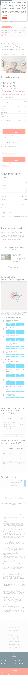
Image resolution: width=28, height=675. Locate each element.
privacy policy (19, 14)
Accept (4, 18)
